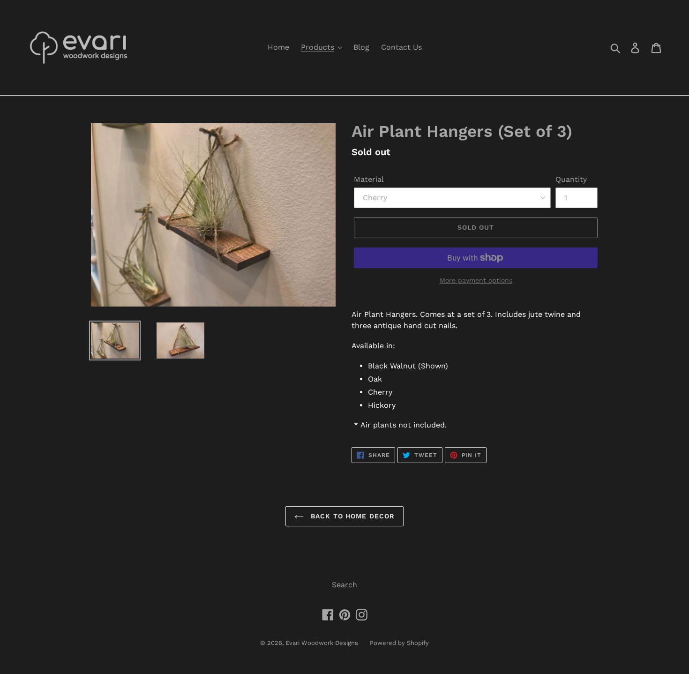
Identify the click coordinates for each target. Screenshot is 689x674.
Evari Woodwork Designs (321, 642)
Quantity (571, 179)
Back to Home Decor (351, 516)
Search (344, 584)
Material (369, 179)
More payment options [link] (476, 280)
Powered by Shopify (399, 642)
